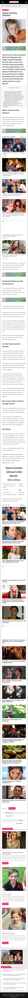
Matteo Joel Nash (6, 894)
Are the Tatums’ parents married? (10, 104)
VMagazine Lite (14, 996)
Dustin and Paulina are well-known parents (12, 103)
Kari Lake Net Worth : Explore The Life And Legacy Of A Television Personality (14, 983)
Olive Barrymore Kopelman (8, 933)
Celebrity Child (6, 832)
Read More (5, 863)
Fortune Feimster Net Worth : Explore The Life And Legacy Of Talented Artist (13, 988)
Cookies (16, 994)
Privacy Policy (22, 994)
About (4, 994)
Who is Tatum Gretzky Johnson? (10, 101)
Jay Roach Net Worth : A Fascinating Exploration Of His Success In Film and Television (14, 979)
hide (18, 87)
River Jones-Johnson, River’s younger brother (13, 105)
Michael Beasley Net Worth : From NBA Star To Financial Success (13, 970)
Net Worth (5, 106)
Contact (8, 994)
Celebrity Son (12, 808)
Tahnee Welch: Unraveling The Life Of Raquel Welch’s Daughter (12, 853)
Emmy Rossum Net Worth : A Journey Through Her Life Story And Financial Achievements (14, 975)
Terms (12, 994)
